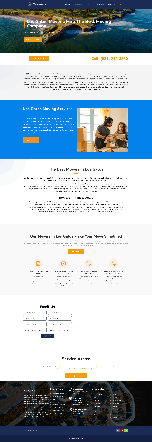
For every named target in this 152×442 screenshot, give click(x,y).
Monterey (60, 369)
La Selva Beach (104, 367)
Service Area (78, 4)
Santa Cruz (112, 367)
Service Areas (99, 389)
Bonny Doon (82, 367)
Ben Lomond (69, 367)
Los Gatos (61, 367)
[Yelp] (122, 430)
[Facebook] (118, 430)
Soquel (89, 367)
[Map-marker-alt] (126, 430)
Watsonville (53, 367)
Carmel (66, 369)
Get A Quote (100, 4)
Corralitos (95, 367)
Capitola (46, 367)
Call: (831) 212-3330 (109, 58)
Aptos (41, 367)
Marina (93, 369)
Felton (76, 367)
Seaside (119, 367)
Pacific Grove (86, 369)
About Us (89, 4)
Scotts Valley (34, 367)
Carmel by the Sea (75, 369)
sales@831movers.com (80, 392)
